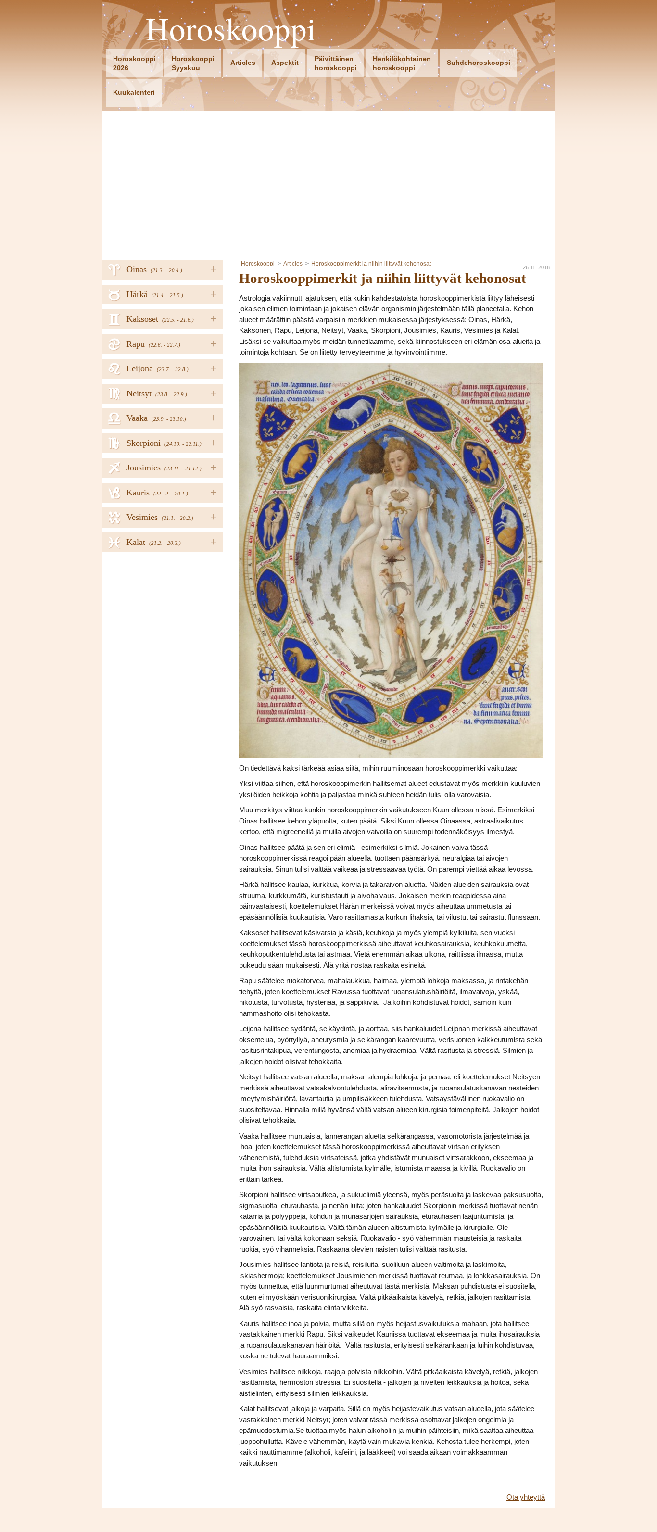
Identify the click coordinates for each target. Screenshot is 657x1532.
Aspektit (285, 62)
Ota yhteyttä (525, 1497)
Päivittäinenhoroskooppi (336, 63)
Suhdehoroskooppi (478, 62)
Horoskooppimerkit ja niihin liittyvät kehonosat (371, 263)
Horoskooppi (231, 28)
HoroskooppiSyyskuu (193, 63)
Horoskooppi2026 (134, 63)
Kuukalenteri (134, 92)
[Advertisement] (328, 182)
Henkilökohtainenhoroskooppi (402, 63)
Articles (242, 62)
